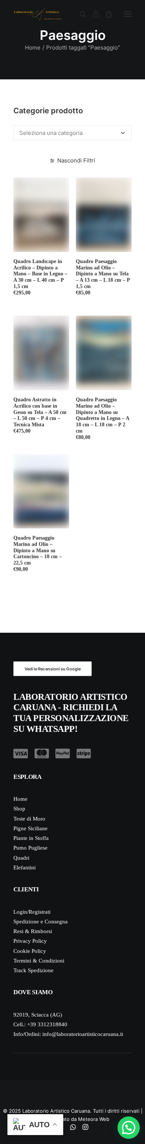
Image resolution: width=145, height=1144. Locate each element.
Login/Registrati (32, 912)
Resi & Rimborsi (32, 931)
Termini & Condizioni (38, 961)
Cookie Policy (29, 951)
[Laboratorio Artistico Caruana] (37, 14)
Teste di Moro (29, 819)
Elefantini (24, 867)
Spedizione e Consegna (40, 922)
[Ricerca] (79, 14)
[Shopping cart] (105, 14)
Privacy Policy (30, 941)
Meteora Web (93, 1119)
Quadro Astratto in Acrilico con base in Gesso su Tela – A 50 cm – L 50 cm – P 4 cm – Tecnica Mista (40, 415)
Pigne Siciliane (30, 828)
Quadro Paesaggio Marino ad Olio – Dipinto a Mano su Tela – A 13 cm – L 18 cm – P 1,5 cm (103, 277)
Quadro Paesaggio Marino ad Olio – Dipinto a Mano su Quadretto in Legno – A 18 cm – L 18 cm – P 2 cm (102, 418)
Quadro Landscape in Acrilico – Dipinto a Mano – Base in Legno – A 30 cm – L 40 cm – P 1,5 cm (40, 277)
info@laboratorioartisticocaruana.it (82, 1034)
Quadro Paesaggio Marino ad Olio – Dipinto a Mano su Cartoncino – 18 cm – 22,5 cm (37, 553)
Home (33, 47)
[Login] (92, 14)
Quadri (21, 858)
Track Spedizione (33, 970)
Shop (19, 809)
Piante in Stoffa (31, 838)
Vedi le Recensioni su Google (53, 668)
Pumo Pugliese (30, 848)
